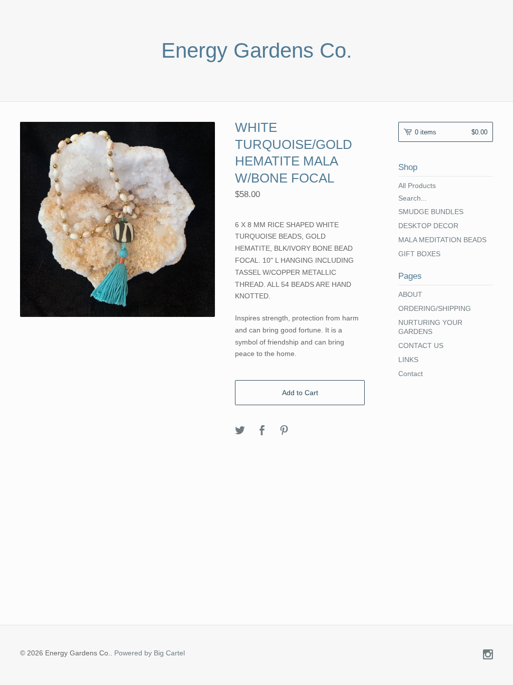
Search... (412, 198)
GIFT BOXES (419, 254)
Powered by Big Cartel (149, 653)
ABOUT (410, 294)
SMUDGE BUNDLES (430, 212)
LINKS (408, 360)
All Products (417, 186)
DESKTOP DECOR (428, 226)
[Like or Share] (262, 431)
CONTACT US (420, 345)
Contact (410, 374)
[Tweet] (240, 431)
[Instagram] (488, 655)
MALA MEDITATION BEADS (442, 240)
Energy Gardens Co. (256, 50)
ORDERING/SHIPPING (434, 308)
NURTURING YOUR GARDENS (430, 326)
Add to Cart (300, 393)
